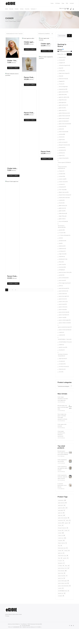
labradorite (62, 240)
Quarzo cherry (63, 301)
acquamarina (63, 89)
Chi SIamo (57, 3)
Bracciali (11, 9)
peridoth (61, 275)
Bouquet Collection (64, 145)
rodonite (62, 335)
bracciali (62, 147)
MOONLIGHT (63, 259)
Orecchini (27, 9)
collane (62, 176)
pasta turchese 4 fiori (65, 272)
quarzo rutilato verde (65, 322)
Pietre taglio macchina (65, 283)
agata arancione (63, 92)
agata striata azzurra (64, 113)
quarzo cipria (63, 304)
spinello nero (63, 347)
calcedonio (62, 150)
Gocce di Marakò (63, 221)
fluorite (61, 203)
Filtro (69, 54)
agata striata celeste (64, 115)
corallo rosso (63, 181)
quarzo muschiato (64, 314)
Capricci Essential (63, 158)
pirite (61, 285)
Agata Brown (62, 100)
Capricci (61, 155)
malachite (62, 256)
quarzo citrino (63, 307)
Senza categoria (63, 86)
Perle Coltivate (62, 570)
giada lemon (62, 208)
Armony (62, 60)
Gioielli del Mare (63, 78)
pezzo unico (62, 280)
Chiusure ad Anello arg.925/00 (62, 167)
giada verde (62, 218)
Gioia (61, 76)
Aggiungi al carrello (13, 67)
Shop (63, 3)
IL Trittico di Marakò (64, 235)
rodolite (61, 332)
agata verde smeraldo (65, 123)
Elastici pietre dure (64, 197)
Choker (61, 171)
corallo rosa (62, 179)
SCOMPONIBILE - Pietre (64, 339)
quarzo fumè (63, 309)
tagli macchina (63, 358)
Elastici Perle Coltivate (65, 195)
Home (52, 3)
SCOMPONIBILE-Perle (65, 342)
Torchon (61, 84)
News (61, 262)
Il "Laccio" (62, 232)
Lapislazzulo (62, 248)
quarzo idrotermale (64, 312)
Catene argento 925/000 (64, 162)
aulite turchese (63, 142)
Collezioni (33, 9)
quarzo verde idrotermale (65, 327)
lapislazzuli (62, 246)
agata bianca (63, 94)
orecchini (62, 267)
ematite (62, 200)
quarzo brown (63, 299)
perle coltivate (64, 277)
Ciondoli (16, 9)
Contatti (72, 3)
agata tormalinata (64, 121)
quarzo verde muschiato (65, 329)
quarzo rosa (62, 317)
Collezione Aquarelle (64, 65)
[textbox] (65, 386)
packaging (62, 269)
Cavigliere (62, 62)
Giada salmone (63, 213)
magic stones (62, 254)
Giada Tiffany (62, 216)
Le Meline (62, 251)
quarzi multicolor (63, 291)
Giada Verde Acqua (64, 73)
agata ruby (62, 110)
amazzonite (62, 126)
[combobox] (65, 386)
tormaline (62, 364)
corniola (62, 184)
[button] (71, 9)
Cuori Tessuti (62, 189)
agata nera (62, 107)
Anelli (6, 9)
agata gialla (62, 102)
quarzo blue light (64, 296)
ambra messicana (63, 131)
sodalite (61, 344)
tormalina (62, 361)
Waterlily (62, 369)
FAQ (67, 3)
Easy (61, 68)
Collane (21, 9)
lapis (60, 243)
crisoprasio (62, 187)
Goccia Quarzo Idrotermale (61, 226)
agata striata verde (64, 118)
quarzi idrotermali (64, 288)
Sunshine (62, 350)
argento (62, 139)
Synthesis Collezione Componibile (63, 355)
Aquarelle (62, 57)
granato (62, 230)
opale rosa (62, 264)
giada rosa (62, 210)
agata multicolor (63, 105)
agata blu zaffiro (64, 97)
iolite (61, 238)
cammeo (62, 153)
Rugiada (61, 81)
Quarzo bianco (63, 293)
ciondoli (62, 173)
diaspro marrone (63, 192)
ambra (61, 129)
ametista (62, 134)
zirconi (61, 371)
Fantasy (62, 70)
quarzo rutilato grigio (65, 320)
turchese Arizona (64, 366)
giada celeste (63, 205)
